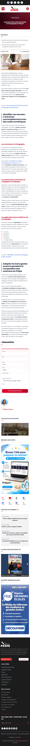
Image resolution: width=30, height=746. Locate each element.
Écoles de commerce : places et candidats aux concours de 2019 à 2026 (15, 533)
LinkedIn (24, 499)
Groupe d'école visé (6, 378)
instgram (3, 499)
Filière (3, 362)
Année (3, 367)
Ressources (15, 17)
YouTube (10, 499)
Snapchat (24, 504)
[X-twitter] (5, 728)
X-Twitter (10, 504)
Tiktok (17, 499)
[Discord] (16, 728)
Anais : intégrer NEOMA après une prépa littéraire (15, 519)
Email (3, 383)
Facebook (17, 504)
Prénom (4, 351)
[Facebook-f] (2, 728)
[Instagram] (7, 728)
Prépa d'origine (5, 373)
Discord (3, 504)
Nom (3, 356)
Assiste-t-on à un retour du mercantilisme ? (14, 433)
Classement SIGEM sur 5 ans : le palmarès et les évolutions (15, 542)
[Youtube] (12, 728)
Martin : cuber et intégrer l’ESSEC (12, 526)
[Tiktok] (14, 728)
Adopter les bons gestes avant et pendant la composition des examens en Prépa (13, 45)
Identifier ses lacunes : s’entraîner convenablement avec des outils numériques (15, 41)
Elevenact (18, 737)
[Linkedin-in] (9, 728)
